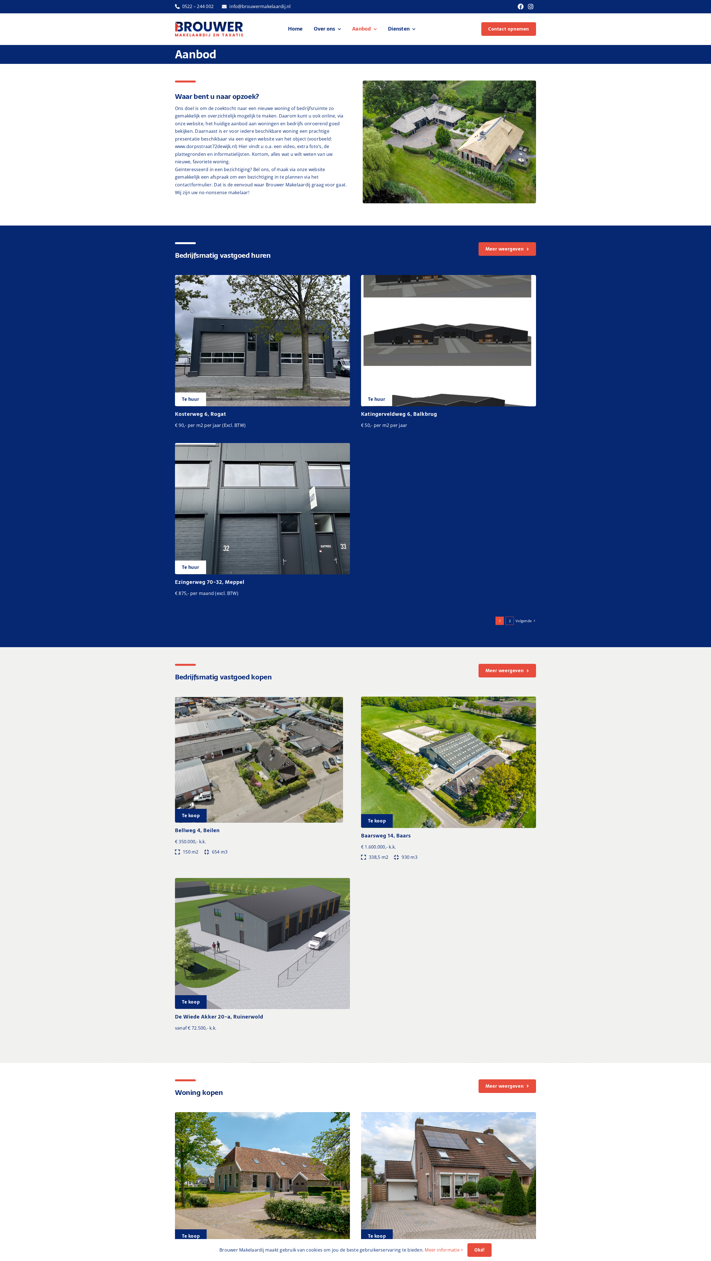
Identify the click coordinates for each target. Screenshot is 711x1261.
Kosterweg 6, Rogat (200, 414)
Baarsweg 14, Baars (386, 836)
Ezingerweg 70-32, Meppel (209, 582)
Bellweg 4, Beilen (197, 830)
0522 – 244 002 (198, 6)
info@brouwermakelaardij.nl (260, 6)
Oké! (479, 1250)
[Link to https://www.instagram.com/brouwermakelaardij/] (530, 7)
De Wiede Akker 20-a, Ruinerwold (219, 1017)
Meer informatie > (444, 1250)
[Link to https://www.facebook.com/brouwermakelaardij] (521, 7)
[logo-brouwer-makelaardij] (209, 24)
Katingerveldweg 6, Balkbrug (399, 414)
